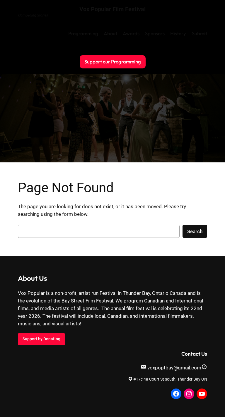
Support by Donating (41, 339)
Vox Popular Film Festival (112, 9)
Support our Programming (112, 61)
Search (194, 231)
